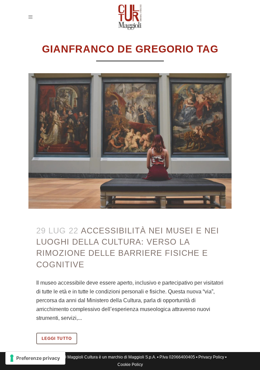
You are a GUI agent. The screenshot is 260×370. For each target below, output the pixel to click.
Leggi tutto (57, 338)
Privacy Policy (211, 357)
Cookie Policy (130, 364)
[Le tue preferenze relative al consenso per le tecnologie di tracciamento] (35, 358)
